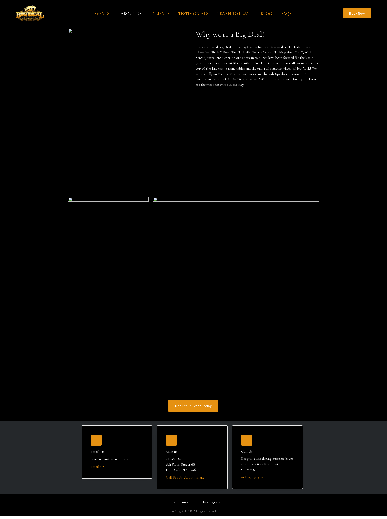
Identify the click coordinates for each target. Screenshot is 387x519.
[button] (193, 406)
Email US (98, 466)
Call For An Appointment (185, 477)
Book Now (357, 13)
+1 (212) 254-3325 (252, 477)
